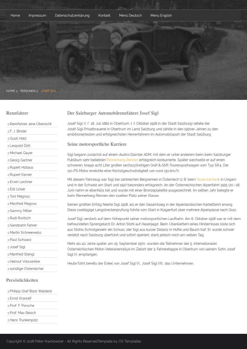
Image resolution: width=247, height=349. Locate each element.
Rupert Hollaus (21, 167)
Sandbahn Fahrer (23, 225)
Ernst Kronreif (20, 298)
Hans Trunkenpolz (24, 320)
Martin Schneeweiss (25, 232)
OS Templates (130, 341)
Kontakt (104, 15)
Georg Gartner (21, 160)
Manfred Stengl (22, 254)
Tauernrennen (207, 179)
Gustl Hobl (18, 138)
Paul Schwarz (20, 240)
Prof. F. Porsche (22, 306)
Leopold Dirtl (20, 146)
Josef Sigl (48, 91)
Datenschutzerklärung (72, 15)
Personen (27, 91)
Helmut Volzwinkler (25, 261)
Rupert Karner (21, 175)
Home (15, 15)
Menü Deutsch (130, 15)
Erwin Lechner (21, 182)
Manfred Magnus (23, 203)
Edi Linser (17, 189)
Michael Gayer (21, 153)
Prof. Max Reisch (23, 313)
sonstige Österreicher (27, 269)
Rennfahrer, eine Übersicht (31, 124)
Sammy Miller (21, 211)
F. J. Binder (18, 131)
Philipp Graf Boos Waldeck (31, 291)
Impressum (37, 15)
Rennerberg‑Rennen (122, 160)
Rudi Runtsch (20, 218)
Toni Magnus (20, 196)
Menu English (161, 15)
